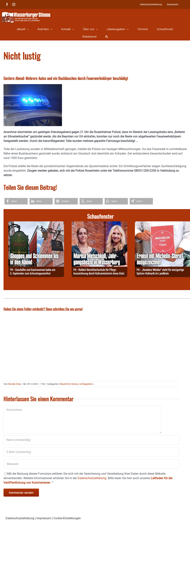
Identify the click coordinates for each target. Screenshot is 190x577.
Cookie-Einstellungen (67, 518)
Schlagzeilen (86, 384)
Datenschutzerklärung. (92, 478)
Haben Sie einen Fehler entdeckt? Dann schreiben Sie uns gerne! (43, 308)
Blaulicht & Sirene (69, 384)
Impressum (44, 518)
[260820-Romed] (99, 223)
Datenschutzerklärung (20, 518)
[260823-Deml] (36, 223)
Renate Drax (14, 384)
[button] (106, 36)
